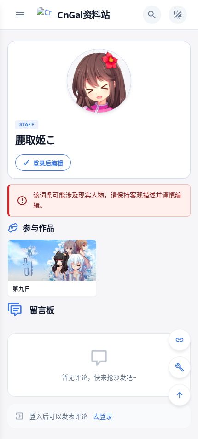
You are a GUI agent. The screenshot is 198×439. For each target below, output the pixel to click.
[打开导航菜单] (20, 15)
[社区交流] (180, 340)
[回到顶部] (180, 395)
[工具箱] (180, 367)
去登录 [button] (102, 416)
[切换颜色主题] (178, 15)
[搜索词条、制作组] (152, 15)
